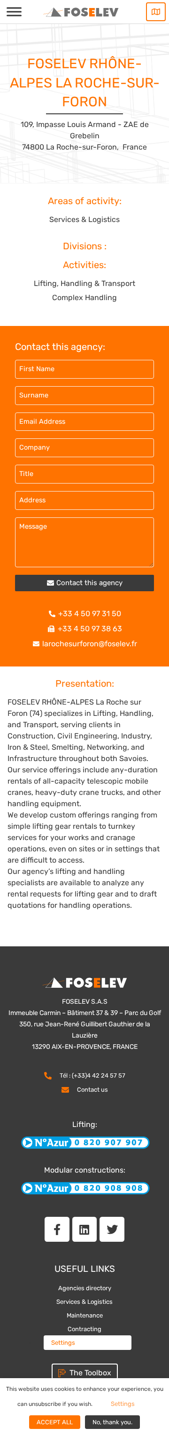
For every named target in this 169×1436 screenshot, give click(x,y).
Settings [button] (63, 1342)
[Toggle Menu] (14, 11)
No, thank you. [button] (112, 1422)
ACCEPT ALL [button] (55, 1422)
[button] (84, 583)
